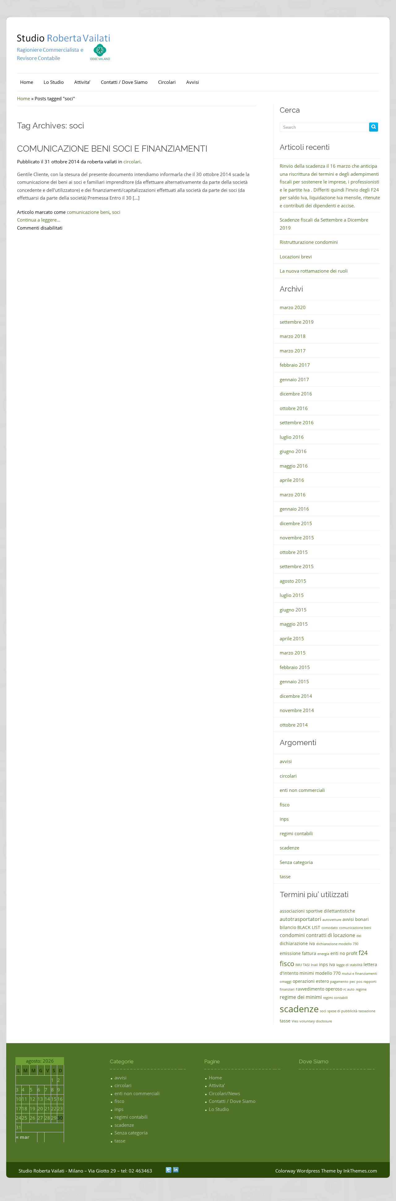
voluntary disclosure (315, 1021)
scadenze (289, 848)
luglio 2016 (292, 437)
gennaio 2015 (294, 681)
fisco (285, 804)
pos (359, 981)
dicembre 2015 (296, 523)
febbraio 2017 (295, 365)
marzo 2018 (293, 336)
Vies (295, 1021)
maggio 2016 (294, 466)
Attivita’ (82, 82)
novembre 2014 (297, 710)
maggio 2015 (294, 624)
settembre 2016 (297, 422)
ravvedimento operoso (319, 989)
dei (358, 936)
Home (26, 82)
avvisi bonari (355, 919)
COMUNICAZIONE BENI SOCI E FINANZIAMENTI (112, 149)
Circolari (167, 82)
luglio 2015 (292, 595)
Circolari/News (224, 1093)
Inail (314, 965)
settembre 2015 (297, 566)
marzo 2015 (293, 653)
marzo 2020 (293, 307)
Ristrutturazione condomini (309, 242)
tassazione (367, 1011)
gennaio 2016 (294, 509)
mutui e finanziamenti (359, 973)
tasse (285, 876)
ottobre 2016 (294, 408)
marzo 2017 (293, 351)
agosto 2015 (293, 581)
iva (332, 964)
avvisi (286, 761)
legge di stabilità (349, 965)
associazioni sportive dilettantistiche (317, 911)
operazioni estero (311, 981)
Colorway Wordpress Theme (305, 1171)
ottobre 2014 (294, 725)
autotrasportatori (300, 919)
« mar (22, 1137)
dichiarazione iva (297, 943)
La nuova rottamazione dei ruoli (314, 271)
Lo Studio (54, 82)
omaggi (285, 981)
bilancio (288, 927)
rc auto (349, 989)
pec (352, 981)
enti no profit (343, 953)
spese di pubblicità (342, 1011)
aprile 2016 (292, 480)
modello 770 (328, 973)
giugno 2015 (293, 610)
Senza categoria (296, 862)
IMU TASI (302, 965)
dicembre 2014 (296, 696)
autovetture (331, 920)
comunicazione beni (88, 212)
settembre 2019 (297, 322)
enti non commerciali (302, 790)
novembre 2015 (297, 537)
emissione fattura (298, 953)
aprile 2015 (292, 638)
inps (284, 819)
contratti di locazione (330, 935)
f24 (363, 952)
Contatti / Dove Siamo (124, 82)
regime (361, 989)
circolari (131, 161)
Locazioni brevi (296, 256)
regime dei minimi (301, 997)
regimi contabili (296, 833)
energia (323, 954)
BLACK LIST (308, 927)
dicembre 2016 (296, 394)
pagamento (339, 981)
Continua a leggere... (38, 220)
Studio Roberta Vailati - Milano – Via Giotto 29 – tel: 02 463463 (85, 1171)
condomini (292, 935)
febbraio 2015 (295, 667)
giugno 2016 (293, 451)
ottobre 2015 (294, 552)
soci (116, 212)
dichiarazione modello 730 (337, 944)
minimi (306, 973)
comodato (329, 928)
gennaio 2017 (294, 379)
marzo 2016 (293, 494)
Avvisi (192, 82)
